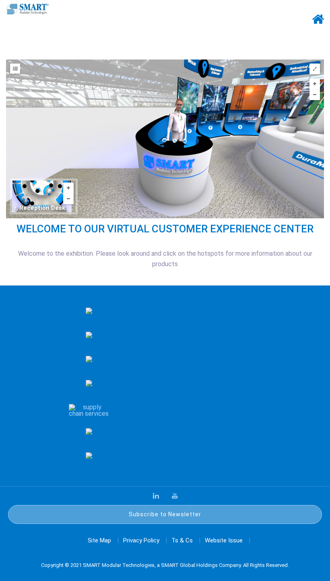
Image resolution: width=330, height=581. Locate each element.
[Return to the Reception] (318, 34)
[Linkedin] (156, 496)
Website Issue (224, 540)
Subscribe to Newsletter (165, 514)
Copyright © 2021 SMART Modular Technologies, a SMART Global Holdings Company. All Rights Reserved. (165, 565)
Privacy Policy (141, 540)
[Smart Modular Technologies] (27, 8)
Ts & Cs (182, 540)
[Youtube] (174, 496)
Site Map (99, 540)
